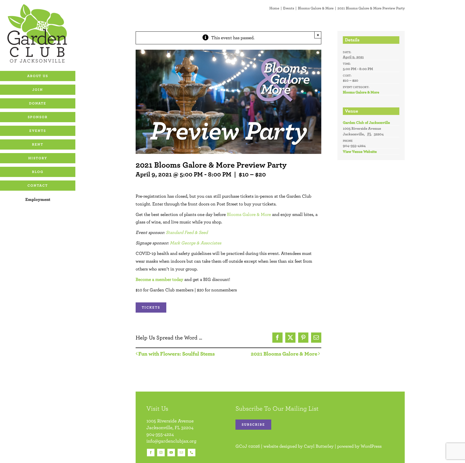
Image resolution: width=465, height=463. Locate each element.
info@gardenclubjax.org (171, 441)
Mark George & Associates (195, 243)
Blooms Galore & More (249, 214)
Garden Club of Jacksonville (366, 122)
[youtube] (171, 452)
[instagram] (161, 452)
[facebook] (150, 452)
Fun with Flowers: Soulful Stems (176, 353)
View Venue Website (360, 151)
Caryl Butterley (319, 446)
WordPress (371, 446)
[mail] (181, 452)
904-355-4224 (160, 434)
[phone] (191, 452)
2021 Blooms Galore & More (284, 353)
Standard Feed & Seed (187, 232)
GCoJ (241, 446)
